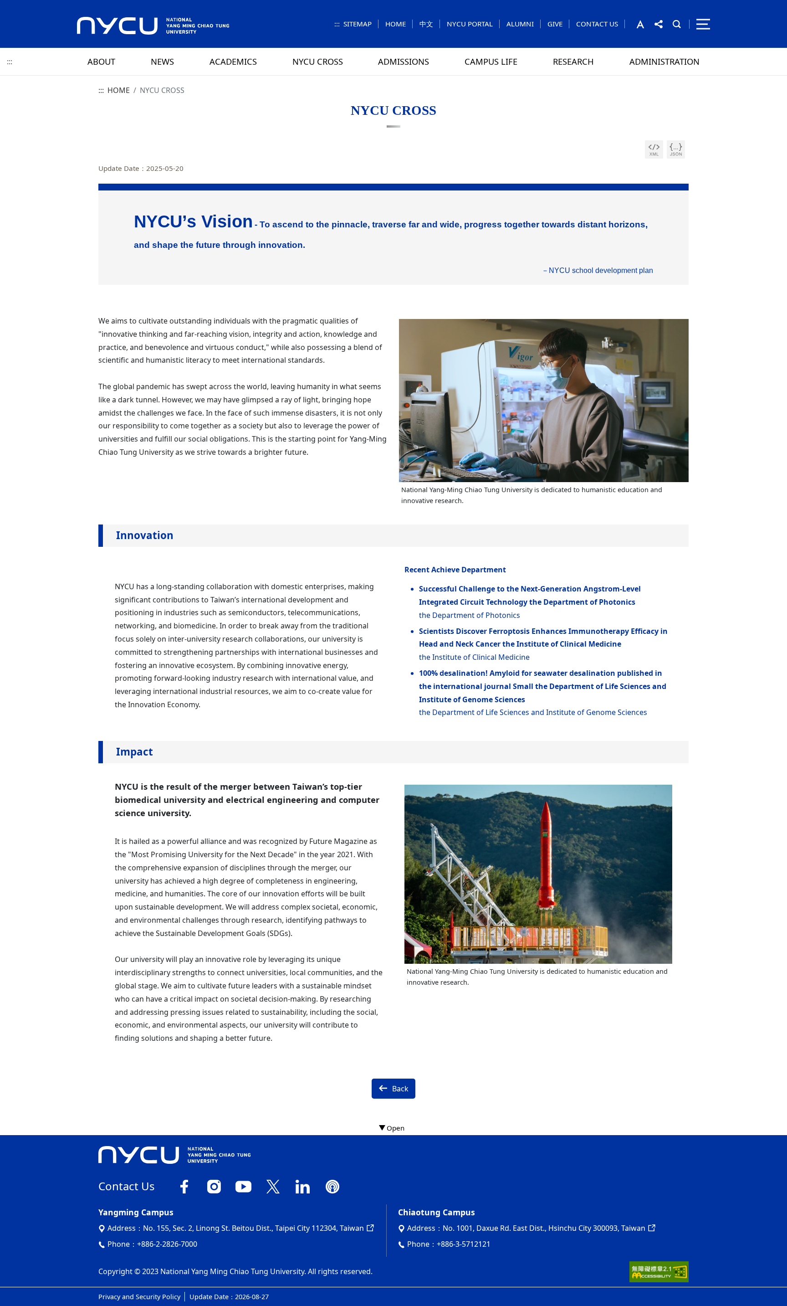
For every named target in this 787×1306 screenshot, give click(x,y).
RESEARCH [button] (573, 61)
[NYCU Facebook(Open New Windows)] (184, 1185)
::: (337, 23)
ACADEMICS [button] (233, 61)
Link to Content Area (35, 5)
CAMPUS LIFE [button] (491, 61)
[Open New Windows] (654, 149)
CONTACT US (597, 23)
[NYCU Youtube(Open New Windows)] (243, 1185)
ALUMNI (520, 23)
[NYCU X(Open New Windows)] (273, 1185)
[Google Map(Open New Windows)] (369, 1228)
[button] (645, 24)
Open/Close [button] (393, 1128)
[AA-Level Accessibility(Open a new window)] (659, 1271)
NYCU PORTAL (470, 23)
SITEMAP (357, 23)
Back (400, 1089)
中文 (426, 23)
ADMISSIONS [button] (403, 61)
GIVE (554, 23)
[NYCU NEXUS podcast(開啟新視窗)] (332, 1185)
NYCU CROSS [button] (317, 61)
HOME (395, 23)
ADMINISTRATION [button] (664, 61)
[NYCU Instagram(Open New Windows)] (214, 1185)
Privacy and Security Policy (139, 1296)
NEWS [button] (162, 61)
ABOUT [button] (101, 61)
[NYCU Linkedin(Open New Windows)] (303, 1185)
